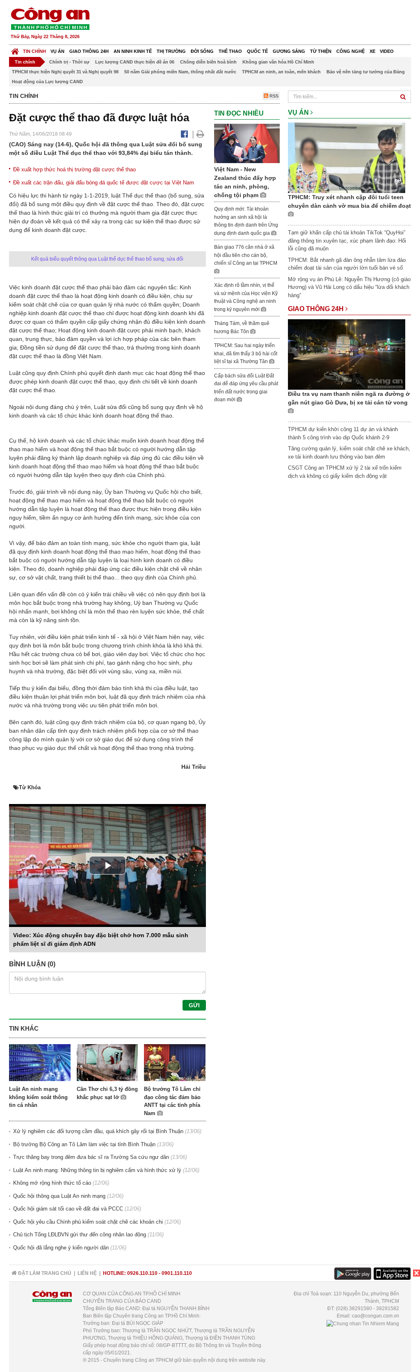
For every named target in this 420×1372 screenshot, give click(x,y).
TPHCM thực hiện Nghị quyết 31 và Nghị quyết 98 (65, 71)
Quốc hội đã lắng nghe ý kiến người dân (61, 1248)
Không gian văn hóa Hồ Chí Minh (278, 61)
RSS (273, 95)
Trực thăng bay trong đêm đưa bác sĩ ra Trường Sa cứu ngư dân (91, 1157)
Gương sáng (289, 51)
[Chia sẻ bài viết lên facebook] (184, 134)
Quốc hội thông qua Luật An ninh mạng (59, 1196)
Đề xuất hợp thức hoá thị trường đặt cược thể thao (74, 169)
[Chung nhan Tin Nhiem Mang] (362, 1323)
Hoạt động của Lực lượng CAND (47, 81)
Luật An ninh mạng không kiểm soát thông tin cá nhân (38, 1097)
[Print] (200, 134)
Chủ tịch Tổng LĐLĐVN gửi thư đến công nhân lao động (79, 1234)
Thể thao (230, 51)
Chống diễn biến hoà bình (208, 61)
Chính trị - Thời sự (69, 61)
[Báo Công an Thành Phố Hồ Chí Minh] (15, 49)
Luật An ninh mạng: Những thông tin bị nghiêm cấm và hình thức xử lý (97, 1170)
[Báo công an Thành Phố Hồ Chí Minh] (50, 18)
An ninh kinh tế (133, 51)
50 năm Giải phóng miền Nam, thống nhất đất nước (180, 71)
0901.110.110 (177, 1273)
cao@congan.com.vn (375, 1316)
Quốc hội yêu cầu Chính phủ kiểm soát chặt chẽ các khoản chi (88, 1222)
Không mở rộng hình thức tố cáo (52, 1183)
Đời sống (202, 51)
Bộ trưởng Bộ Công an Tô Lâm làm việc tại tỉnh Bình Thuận (84, 1144)
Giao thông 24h (89, 51)
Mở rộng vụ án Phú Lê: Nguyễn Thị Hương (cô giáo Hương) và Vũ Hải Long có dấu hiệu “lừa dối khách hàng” (349, 287)
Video (387, 51)
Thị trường (171, 51)
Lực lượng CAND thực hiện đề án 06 (134, 61)
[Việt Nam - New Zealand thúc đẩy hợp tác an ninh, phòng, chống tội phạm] (247, 143)
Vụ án (57, 51)
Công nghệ (350, 51)
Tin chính (34, 51)
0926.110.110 (142, 1273)
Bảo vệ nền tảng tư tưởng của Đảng (365, 71)
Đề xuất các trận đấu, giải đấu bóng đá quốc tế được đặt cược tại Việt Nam (103, 182)
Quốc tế (257, 51)
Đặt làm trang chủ (44, 1273)
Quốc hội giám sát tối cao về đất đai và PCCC (68, 1209)
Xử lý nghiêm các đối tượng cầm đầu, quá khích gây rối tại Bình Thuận (98, 1131)
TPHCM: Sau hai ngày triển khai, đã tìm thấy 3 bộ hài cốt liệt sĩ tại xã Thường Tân (245, 353)
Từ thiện (320, 51)
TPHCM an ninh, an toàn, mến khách (281, 71)
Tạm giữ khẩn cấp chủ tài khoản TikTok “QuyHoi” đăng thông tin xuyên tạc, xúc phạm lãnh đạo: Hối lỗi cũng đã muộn (347, 240)
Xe (372, 51)
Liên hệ (87, 1273)
